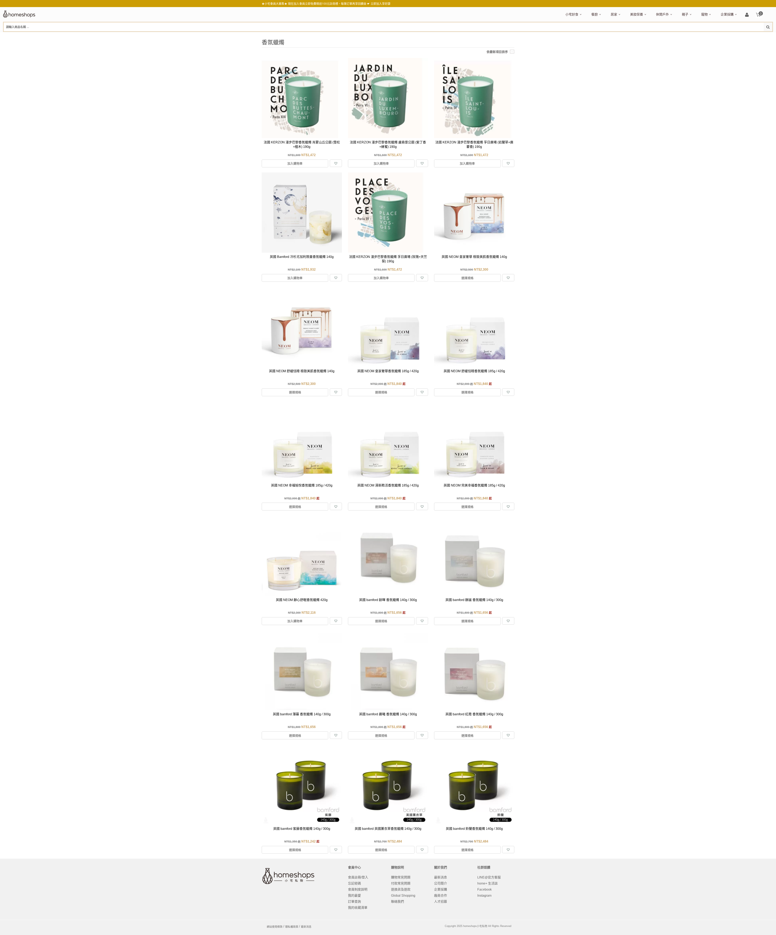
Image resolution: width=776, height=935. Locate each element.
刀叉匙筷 (677, 36)
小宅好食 (571, 14)
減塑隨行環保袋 (666, 36)
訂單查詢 (354, 901)
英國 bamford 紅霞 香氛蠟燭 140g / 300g (474, 714)
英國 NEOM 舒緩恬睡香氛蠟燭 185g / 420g (474, 371)
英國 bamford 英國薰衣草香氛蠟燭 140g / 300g (388, 828)
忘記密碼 (354, 883)
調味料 (606, 36)
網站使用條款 (275, 926)
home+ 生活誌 (487, 883)
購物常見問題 (400, 877)
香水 (673, 36)
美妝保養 (636, 14)
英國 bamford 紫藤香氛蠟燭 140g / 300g (301, 828)
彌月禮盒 (687, 36)
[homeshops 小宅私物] (19, 13)
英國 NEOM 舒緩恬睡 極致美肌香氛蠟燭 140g (301, 371)
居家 (614, 14)
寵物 (704, 14)
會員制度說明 (357, 889)
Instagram (484, 895)
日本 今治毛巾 (620, 36)
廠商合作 (440, 895)
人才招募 (440, 901)
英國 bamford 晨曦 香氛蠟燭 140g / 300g (388, 714)
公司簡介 (440, 883)
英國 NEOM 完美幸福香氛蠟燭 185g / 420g (474, 485)
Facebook (484, 889)
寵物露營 (706, 36)
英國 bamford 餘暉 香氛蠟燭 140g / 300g (388, 600)
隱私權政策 (291, 926)
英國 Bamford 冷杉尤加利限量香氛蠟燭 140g (302, 256)
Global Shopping (403, 895)
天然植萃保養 (638, 36)
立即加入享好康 (380, 3)
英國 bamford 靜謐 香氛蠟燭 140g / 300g (474, 600)
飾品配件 (701, 36)
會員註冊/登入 (358, 877)
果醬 (645, 36)
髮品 (713, 36)
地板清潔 (656, 36)
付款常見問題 (400, 883)
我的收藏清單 (357, 907)
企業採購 (727, 14)
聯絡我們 (397, 901)
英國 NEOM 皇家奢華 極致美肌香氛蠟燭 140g (474, 256)
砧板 (634, 36)
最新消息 (440, 877)
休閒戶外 (662, 14)
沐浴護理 (727, 36)
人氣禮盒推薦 (600, 36)
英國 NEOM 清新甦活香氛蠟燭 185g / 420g (388, 485)
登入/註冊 (747, 15)
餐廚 (594, 14)
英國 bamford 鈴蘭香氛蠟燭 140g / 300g (474, 828)
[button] (336, 163)
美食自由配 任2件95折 (577, 36)
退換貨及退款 (400, 889)
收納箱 (695, 36)
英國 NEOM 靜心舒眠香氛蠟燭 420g (302, 600)
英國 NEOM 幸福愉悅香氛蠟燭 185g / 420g (301, 485)
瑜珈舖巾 (742, 36)
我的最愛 (354, 895)
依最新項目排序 (497, 52)
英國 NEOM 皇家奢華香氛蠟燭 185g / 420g (388, 371)
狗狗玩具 (747, 36)
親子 (685, 14)
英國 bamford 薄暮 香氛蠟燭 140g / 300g (302, 714)
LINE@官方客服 (489, 877)
